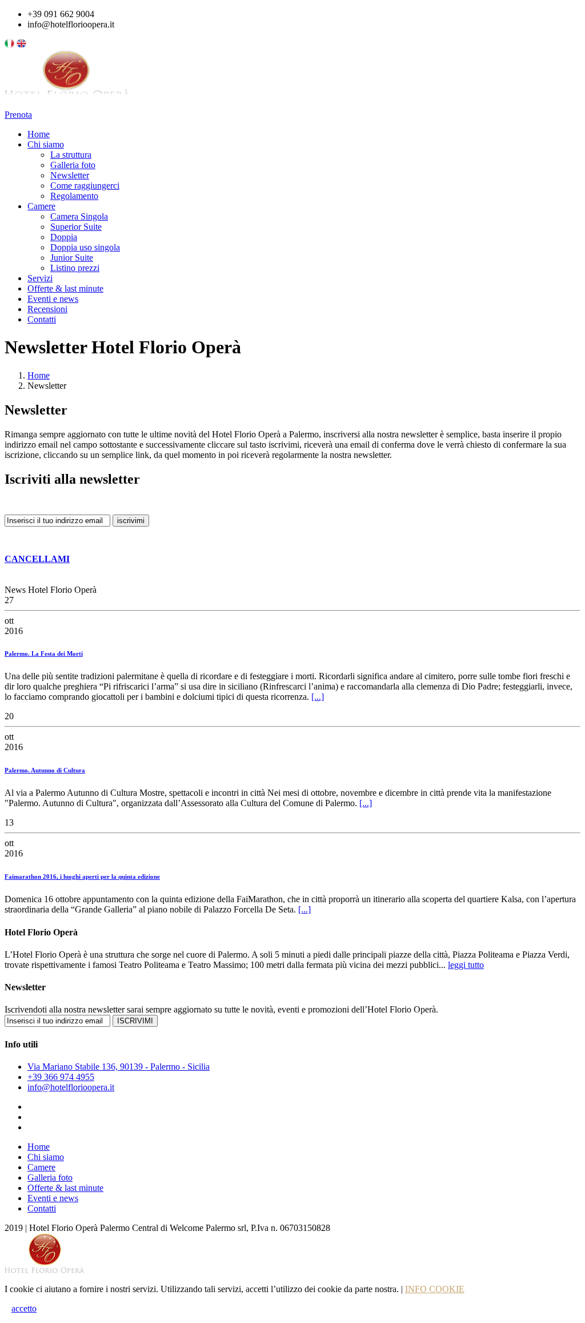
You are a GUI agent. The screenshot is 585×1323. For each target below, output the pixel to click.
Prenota (18, 114)
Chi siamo (45, 144)
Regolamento (74, 196)
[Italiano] (9, 45)
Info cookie (434, 1289)
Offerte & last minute (65, 288)
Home (38, 134)
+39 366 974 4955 (60, 1077)
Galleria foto (72, 165)
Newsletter (69, 175)
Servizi (40, 278)
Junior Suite (71, 257)
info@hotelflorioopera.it (70, 1087)
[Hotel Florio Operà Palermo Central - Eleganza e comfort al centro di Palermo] (67, 104)
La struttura (70, 155)
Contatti (41, 319)
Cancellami (37, 559)
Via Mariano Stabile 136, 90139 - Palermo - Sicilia (118, 1066)
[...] (317, 697)
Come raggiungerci (84, 185)
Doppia (63, 237)
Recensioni (47, 309)
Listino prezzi (74, 268)
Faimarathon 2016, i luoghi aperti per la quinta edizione (82, 876)
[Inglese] (21, 45)
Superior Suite (76, 227)
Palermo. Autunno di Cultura (45, 770)
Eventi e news (52, 299)
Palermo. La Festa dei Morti (44, 653)
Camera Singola (79, 216)
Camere (41, 206)
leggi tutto (466, 965)
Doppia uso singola (85, 247)
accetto (24, 1308)
